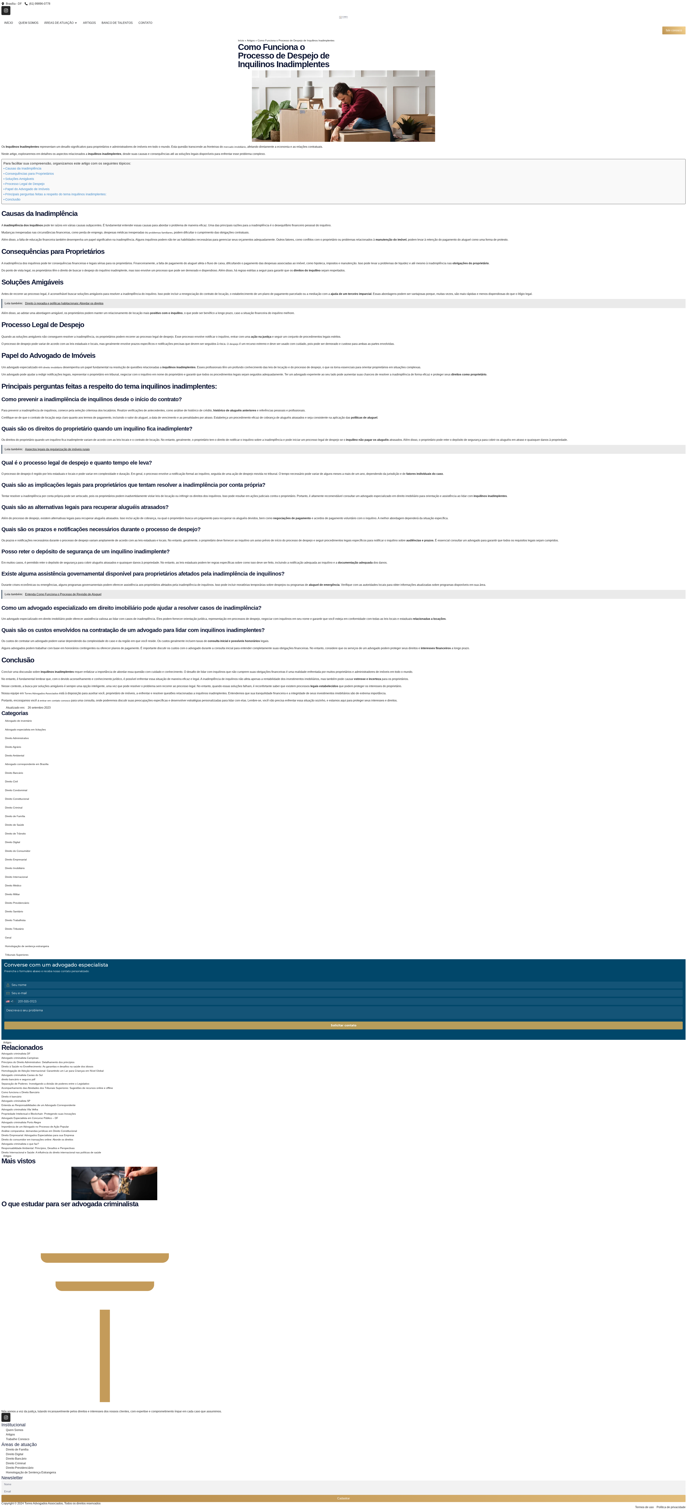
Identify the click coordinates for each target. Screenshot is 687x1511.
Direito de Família (15, 816)
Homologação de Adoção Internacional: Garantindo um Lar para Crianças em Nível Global (52, 1070)
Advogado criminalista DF (15, 1053)
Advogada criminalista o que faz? (20, 1143)
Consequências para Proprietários (29, 173)
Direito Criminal (13, 807)
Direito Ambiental (14, 755)
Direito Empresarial (16, 859)
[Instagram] (5, 10)
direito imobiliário (52, 367)
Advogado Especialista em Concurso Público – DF (29, 1118)
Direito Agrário (13, 746)
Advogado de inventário (18, 720)
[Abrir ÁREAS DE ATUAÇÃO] (75, 23)
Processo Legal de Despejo (25, 184)
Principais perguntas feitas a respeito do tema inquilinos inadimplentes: (55, 194)
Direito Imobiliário (15, 868)
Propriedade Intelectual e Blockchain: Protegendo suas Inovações (38, 1113)
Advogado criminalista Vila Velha (19, 1109)
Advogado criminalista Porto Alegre (21, 1122)
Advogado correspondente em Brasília (26, 764)
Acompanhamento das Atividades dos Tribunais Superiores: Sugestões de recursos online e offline (57, 1088)
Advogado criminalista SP (15, 1100)
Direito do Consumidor (17, 850)
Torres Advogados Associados (41, 693)
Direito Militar (12, 894)
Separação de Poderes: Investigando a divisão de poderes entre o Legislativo (45, 1083)
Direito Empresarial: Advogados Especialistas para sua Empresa (37, 1135)
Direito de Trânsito (15, 833)
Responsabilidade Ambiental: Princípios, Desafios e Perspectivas (38, 1148)
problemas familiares (160, 232)
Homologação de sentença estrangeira (27, 946)
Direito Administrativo (17, 738)
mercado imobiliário (235, 146)
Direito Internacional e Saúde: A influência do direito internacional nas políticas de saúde (51, 1152)
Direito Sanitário (14, 911)
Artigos (251, 40)
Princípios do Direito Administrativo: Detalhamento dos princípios (37, 1062)
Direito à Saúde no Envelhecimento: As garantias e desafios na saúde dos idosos (47, 1066)
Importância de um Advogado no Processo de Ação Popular (35, 1126)
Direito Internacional (16, 876)
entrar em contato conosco (55, 700)
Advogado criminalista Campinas (19, 1057)
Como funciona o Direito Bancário (20, 1092)
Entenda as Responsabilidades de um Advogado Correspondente (38, 1105)
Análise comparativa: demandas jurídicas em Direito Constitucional (39, 1130)
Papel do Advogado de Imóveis (27, 189)
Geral (8, 937)
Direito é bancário (11, 1096)
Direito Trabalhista (15, 920)
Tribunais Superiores (16, 954)
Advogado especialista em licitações (25, 729)
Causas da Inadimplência (23, 168)
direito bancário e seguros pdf (18, 1079)
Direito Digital (12, 842)
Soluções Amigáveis (19, 179)
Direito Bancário (14, 772)
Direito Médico (13, 885)
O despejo (232, 343)
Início (241, 40)
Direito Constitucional (17, 798)
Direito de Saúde (14, 824)
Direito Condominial (16, 790)
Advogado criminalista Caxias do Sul (22, 1075)
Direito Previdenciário (17, 902)
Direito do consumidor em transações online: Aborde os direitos (37, 1139)
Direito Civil (11, 781)
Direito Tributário (14, 928)
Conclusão (12, 199)
